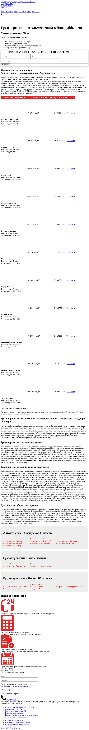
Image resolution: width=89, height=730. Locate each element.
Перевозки (34, 17)
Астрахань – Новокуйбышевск (69, 586)
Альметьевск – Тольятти (66, 543)
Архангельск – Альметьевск (15, 566)
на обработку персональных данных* (15, 686)
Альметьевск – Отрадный (40, 541)
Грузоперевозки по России (15, 720)
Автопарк (47, 17)
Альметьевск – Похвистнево (68, 539)
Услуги (19, 17)
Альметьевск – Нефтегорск (14, 539)
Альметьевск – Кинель (12, 541)
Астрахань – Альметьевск (40, 566)
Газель (59, 17)
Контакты (23, 21)
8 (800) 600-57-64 (33, 12)
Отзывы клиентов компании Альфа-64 (19, 707)
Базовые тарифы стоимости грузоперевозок (21, 715)
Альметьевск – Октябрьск (40, 539)
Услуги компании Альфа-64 (15, 711)
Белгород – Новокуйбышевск (42, 589)
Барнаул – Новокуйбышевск (15, 589)
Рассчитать (5, 64)
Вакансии (35, 21)
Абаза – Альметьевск (12, 564)
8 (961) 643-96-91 (7, 12)
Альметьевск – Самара (12, 545)
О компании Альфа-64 (13, 709)
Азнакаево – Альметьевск (40, 564)
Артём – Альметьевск (65, 564)
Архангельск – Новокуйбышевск (37, 585)
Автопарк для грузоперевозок (16, 717)
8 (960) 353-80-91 (20, 12)
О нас (10, 17)
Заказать (71, 113)
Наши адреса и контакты (14, 713)
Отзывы (72, 17)
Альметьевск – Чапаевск (13, 543)
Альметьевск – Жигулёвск (67, 541)
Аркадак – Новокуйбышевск (15, 586)
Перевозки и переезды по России (17, 722)
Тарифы (11, 21)
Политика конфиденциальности (17, 724)
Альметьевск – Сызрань (40, 543)
